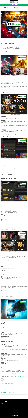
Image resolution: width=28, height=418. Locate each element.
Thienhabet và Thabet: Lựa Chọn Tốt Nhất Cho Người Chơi (7, 392)
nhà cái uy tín (24, 376)
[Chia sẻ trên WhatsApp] (10, 373)
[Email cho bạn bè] (14, 373)
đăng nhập (12, 4)
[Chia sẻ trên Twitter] (13, 373)
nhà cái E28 (22, 376)
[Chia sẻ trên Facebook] (12, 373)
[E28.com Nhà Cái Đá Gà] (14, 2)
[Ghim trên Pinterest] (15, 373)
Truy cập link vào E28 (23, 383)
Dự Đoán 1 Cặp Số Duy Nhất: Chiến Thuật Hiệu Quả (7, 391)
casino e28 (16, 376)
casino (14, 376)
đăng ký (16, 4)
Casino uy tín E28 (19, 376)
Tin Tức (9, 376)
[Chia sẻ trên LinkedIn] (17, 373)
